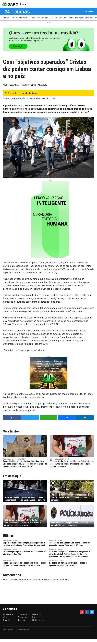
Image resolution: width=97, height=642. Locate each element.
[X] (92, 612)
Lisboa (25, 98)
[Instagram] (82, 612)
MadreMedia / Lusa (11, 85)
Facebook (33, 579)
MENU (24, 4)
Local (52, 98)
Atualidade (42, 85)
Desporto (52, 540)
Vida (51, 459)
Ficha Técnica (8, 630)
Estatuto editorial (23, 630)
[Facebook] (87, 612)
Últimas (8, 535)
